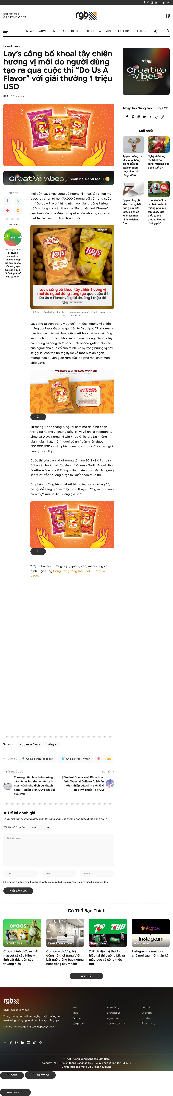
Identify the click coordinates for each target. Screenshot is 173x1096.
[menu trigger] (7, 31)
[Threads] (168, 2)
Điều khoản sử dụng (99, 1066)
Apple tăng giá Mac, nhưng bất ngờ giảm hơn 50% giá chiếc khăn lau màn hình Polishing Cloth (132, 212)
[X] (18, 201)
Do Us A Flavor (31, 744)
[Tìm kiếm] (168, 31)
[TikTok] (164, 2)
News (69, 943)
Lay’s (53, 744)
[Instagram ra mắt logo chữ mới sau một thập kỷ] (151, 933)
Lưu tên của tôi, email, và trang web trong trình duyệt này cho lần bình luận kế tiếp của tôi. (57, 882)
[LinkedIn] (156, 2)
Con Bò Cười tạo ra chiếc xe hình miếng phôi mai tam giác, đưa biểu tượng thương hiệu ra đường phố (157, 212)
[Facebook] (144, 2)
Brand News (11, 46)
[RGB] (87, 16)
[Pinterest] (148, 2)
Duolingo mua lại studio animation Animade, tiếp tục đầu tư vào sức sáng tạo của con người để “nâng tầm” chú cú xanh (13, 263)
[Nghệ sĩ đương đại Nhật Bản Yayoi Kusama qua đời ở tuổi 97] (159, 144)
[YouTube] (160, 2)
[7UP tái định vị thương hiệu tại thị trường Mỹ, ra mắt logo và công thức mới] (108, 933)
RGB (5, 96)
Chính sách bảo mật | (75, 1066)
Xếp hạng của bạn (15, 827)
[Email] (18, 211)
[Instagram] (152, 2)
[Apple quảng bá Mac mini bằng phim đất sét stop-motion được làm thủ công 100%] (133, 144)
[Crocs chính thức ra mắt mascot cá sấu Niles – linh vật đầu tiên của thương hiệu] (22, 933)
